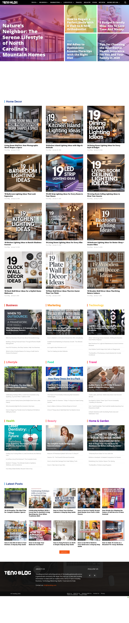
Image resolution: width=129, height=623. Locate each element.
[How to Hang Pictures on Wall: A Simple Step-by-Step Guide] (64, 530)
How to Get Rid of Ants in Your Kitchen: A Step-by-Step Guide (15, 543)
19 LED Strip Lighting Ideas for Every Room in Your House (64, 195)
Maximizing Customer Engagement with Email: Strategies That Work (64, 329)
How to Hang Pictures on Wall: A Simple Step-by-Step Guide (64, 543)
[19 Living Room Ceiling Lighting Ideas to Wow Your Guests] (106, 173)
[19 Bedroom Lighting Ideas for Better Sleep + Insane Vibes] (106, 221)
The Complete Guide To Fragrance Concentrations (61, 445)
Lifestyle (6, 20)
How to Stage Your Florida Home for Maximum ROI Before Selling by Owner (105, 445)
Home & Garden (9, 507)
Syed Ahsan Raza (52, 448)
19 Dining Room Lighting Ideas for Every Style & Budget (103, 146)
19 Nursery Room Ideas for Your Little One (101, 453)
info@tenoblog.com (50, 585)
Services (105, 507)
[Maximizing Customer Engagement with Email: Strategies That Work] (64, 322)
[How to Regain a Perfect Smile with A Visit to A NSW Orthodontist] (81, 19)
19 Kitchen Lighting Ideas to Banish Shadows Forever (22, 243)
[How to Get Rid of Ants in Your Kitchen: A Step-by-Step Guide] (15, 530)
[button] (125, 2)
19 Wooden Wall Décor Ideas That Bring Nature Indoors (103, 292)
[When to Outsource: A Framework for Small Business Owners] (23, 322)
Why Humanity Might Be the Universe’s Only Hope (20, 406)
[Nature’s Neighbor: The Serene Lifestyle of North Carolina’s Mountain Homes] (32, 33)
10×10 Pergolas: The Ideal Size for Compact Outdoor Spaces (19, 386)
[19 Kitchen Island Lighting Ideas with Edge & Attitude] (64, 124)
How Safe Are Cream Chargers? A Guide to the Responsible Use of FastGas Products (105, 328)
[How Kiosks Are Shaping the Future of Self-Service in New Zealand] (113, 498)
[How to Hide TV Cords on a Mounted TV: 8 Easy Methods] (113, 530)
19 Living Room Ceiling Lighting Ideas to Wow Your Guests (103, 195)
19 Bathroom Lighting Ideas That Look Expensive (20, 195)
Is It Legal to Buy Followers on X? (57, 347)
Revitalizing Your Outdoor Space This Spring (102, 461)
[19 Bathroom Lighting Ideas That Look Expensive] (23, 173)
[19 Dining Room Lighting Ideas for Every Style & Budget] (106, 124)
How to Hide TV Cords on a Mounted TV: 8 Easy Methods (112, 543)
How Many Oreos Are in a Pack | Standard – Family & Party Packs (60, 386)
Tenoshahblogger (10, 389)
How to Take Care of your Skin (56, 465)
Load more (64, 552)
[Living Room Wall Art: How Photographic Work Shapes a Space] (23, 124)
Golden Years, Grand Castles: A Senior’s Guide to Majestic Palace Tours (105, 386)
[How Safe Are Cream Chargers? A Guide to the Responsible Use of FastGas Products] (106, 322)
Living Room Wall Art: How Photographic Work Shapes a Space (21, 146)
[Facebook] (90, 576)
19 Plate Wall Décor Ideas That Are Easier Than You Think (63, 292)
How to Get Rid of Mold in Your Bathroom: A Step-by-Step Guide (89, 544)
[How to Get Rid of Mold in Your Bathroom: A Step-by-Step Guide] (89, 530)
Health (69, 15)
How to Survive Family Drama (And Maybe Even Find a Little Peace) (89, 512)
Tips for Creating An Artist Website (57, 351)
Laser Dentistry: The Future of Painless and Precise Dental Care (22, 445)
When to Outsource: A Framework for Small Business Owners (21, 329)
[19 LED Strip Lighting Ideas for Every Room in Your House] (64, 173)
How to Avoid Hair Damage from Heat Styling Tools (62, 461)
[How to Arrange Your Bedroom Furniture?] (40, 530)
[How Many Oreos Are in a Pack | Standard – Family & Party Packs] (64, 379)
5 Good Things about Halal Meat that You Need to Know (63, 410)
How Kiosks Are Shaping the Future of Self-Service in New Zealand (113, 512)
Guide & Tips (57, 507)
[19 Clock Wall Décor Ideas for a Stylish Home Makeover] (23, 270)
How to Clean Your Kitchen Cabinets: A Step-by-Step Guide (64, 511)
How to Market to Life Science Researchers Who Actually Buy (65, 338)
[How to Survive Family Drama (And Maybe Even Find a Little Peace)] (89, 498)
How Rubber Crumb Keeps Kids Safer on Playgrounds (104, 349)
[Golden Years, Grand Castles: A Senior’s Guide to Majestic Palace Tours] (106, 379)
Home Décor (8, 142)
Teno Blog (7, 150)
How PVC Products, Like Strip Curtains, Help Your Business (23, 347)
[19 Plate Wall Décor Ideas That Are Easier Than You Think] (64, 270)
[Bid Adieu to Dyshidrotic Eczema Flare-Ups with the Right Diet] (81, 47)
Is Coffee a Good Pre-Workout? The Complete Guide (21, 459)
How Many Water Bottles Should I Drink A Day (19, 468)
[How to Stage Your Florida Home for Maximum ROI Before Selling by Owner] (106, 438)
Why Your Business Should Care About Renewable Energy (22, 338)
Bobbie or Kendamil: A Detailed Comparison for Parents (105, 457)
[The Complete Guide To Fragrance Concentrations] (64, 438)
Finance (102, 41)
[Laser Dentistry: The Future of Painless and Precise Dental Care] (23, 438)
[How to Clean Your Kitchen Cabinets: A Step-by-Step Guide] (64, 498)
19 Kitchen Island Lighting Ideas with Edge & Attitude (64, 146)
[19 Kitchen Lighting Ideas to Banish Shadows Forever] (23, 221)
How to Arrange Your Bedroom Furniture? (36, 543)
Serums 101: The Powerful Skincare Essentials (60, 457)
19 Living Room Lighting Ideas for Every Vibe (64, 242)
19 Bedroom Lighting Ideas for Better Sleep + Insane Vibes (105, 243)
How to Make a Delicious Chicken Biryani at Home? (62, 406)
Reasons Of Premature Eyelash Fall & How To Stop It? (63, 453)
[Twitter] (95, 576)
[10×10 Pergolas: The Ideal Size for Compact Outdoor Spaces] (23, 379)
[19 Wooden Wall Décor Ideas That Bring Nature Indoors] (106, 270)
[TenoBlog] (10, 2)
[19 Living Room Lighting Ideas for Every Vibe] (64, 221)
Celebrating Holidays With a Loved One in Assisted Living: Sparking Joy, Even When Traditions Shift (39, 513)
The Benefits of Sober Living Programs (100, 465)
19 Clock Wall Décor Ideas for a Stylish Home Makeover (22, 292)
